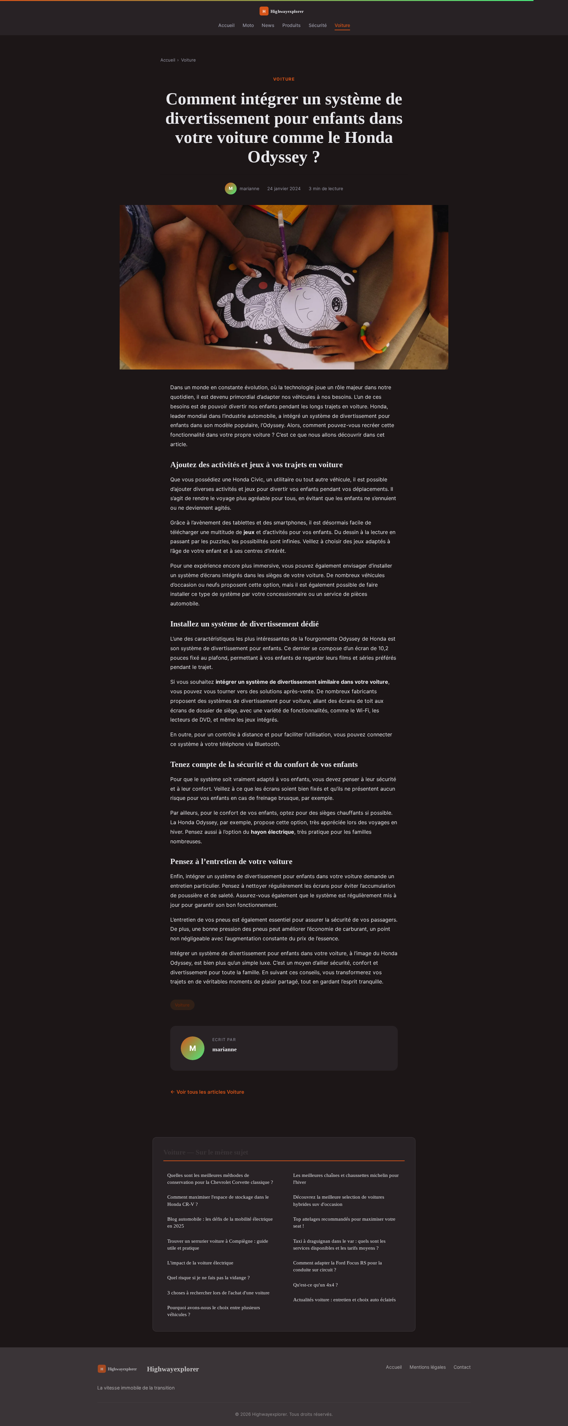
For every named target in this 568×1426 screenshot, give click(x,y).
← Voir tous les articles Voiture (207, 1092)
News (268, 25)
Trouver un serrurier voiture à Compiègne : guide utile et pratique (217, 1244)
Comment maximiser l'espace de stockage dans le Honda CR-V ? (218, 1200)
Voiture (342, 25)
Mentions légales (428, 1367)
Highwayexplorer (173, 1369)
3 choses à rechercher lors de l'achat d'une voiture (218, 1292)
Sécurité (318, 25)
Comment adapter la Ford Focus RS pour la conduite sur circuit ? (337, 1266)
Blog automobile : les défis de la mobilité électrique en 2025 (220, 1222)
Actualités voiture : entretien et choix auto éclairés (344, 1299)
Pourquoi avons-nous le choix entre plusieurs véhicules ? (213, 1311)
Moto (248, 25)
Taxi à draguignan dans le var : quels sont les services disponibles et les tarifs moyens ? (339, 1244)
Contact (462, 1367)
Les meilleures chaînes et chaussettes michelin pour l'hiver (346, 1178)
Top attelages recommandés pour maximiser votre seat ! (344, 1222)
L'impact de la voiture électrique (200, 1262)
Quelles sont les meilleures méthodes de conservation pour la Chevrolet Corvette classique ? (220, 1178)
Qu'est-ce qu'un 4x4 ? (315, 1284)
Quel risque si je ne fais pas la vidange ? (208, 1277)
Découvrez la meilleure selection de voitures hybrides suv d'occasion (338, 1200)
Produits (291, 25)
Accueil (226, 25)
